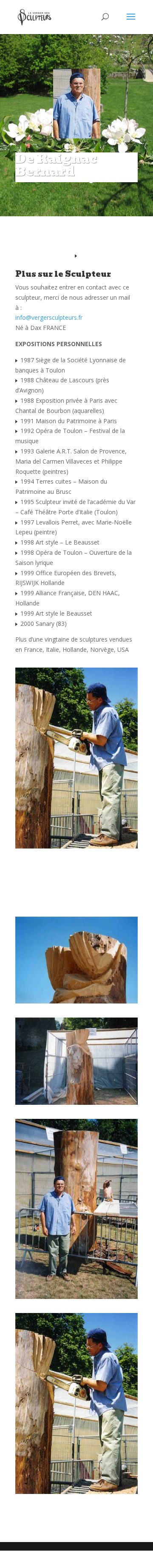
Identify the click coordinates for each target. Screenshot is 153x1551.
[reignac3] (76, 1105)
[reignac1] (76, 1494)
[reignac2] (76, 1299)
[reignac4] (76, 1003)
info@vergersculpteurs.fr (48, 317)
